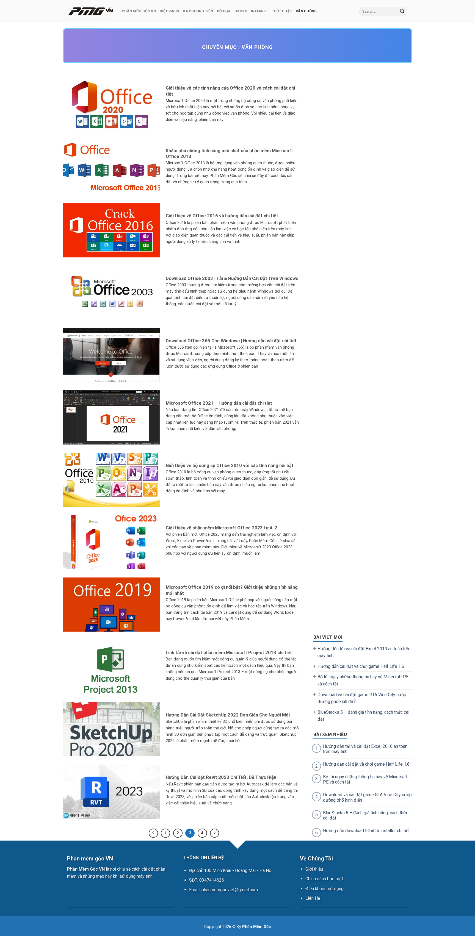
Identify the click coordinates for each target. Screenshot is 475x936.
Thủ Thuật (282, 11)
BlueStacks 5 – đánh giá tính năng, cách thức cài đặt (363, 716)
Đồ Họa (224, 11)
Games (240, 11)
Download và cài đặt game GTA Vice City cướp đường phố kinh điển (361, 698)
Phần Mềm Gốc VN (139, 11)
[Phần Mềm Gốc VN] (90, 12)
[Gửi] (402, 11)
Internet (259, 11)
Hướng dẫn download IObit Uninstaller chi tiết (366, 830)
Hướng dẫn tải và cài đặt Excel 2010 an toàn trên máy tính (363, 652)
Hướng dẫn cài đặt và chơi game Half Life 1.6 (360, 666)
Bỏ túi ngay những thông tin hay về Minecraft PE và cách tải (362, 680)
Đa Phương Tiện (198, 11)
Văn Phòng (306, 11)
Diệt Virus (169, 11)
